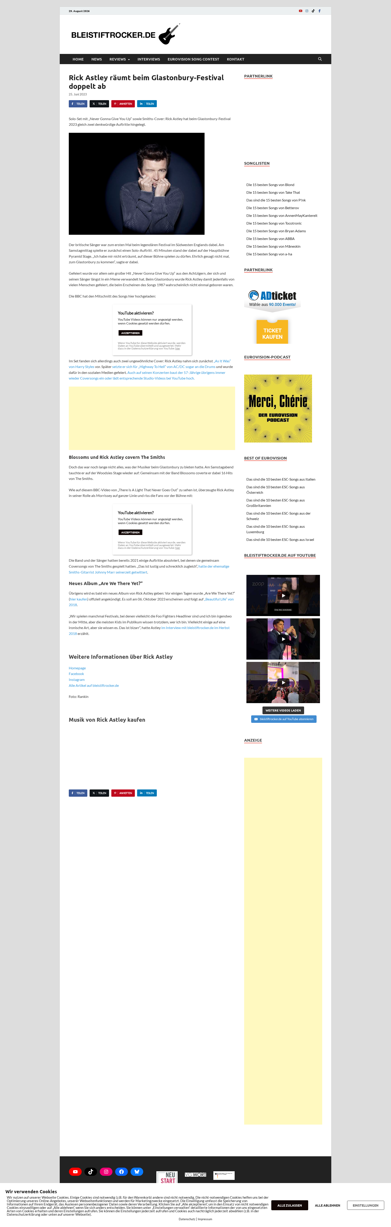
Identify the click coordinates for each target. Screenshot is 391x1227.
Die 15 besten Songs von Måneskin (273, 246)
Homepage (77, 668)
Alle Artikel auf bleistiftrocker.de (94, 685)
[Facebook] (319, 11)
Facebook (76, 673)
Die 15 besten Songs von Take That (273, 192)
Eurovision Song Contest (193, 59)
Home (78, 59)
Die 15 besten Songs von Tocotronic (274, 223)
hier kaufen (78, 599)
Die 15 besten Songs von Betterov (272, 208)
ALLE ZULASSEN (289, 1205)
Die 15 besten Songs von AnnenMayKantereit (281, 215)
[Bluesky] (137, 1172)
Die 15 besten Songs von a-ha (269, 254)
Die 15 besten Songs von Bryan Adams (276, 231)
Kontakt (235, 59)
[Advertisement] (152, 418)
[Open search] (320, 59)
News (96, 59)
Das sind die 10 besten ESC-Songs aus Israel (280, 539)
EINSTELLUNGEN (366, 1205)
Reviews (118, 59)
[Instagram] (307, 11)
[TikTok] (313, 11)
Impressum (205, 1219)
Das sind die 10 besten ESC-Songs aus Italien (280, 479)
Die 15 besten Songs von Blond (270, 184)
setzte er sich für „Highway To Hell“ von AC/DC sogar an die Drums (163, 366)
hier (177, 348)
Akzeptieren (130, 333)
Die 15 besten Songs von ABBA (270, 238)
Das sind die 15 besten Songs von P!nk (276, 200)
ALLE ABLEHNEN (327, 1205)
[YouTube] (300, 11)
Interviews (149, 59)
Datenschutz (187, 1219)
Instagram (77, 679)
